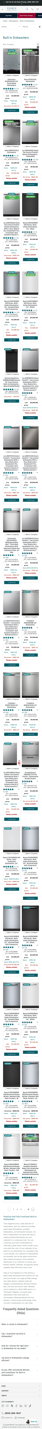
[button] (2, 9)
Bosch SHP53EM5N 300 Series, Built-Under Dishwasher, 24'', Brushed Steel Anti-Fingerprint (11, 305)
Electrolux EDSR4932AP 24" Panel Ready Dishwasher (11, 82)
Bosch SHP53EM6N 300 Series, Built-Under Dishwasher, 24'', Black (30, 226)
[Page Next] (33, 1209)
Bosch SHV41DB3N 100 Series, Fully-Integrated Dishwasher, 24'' (11, 860)
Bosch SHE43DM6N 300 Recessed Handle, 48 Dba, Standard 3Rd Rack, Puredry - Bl (11, 1095)
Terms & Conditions (33, 1427)
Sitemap (5, 1427)
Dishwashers (13, 21)
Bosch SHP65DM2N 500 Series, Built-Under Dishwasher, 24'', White (30, 1016)
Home (5, 21)
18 (28, 1209)
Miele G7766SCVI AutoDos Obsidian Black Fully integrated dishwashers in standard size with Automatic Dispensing (30, 1169)
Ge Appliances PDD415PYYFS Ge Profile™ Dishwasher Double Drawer (30, 775)
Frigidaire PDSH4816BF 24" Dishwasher (30, 622)
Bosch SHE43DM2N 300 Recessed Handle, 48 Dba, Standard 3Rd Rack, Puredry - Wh (11, 1167)
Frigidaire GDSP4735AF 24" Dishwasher (11, 705)
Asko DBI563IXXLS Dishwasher (12, 151)
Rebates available (30, 107)
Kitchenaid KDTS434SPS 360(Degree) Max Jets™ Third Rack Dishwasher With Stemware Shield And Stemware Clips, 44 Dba (12, 545)
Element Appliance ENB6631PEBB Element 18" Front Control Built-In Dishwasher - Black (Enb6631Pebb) (11, 382)
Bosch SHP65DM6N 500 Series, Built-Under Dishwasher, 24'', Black (30, 939)
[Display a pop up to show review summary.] (37, 393)
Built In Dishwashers (27, 21)
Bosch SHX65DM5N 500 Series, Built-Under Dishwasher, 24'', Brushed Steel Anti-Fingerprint (30, 861)
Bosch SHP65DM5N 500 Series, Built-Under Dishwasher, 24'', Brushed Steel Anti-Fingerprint (11, 1017)
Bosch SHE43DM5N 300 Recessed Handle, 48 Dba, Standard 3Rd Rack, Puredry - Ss (30, 1095)
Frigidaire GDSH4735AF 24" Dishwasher (30, 705)
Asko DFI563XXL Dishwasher (30, 80)
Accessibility (12, 1427)
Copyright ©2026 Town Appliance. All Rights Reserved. (21, 1425)
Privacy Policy (21, 1427)
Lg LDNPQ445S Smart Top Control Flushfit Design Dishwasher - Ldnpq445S (30, 153)
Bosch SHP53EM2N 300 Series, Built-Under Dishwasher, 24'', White (30, 304)
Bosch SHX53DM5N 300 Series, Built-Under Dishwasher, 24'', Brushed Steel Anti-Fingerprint (11, 940)
